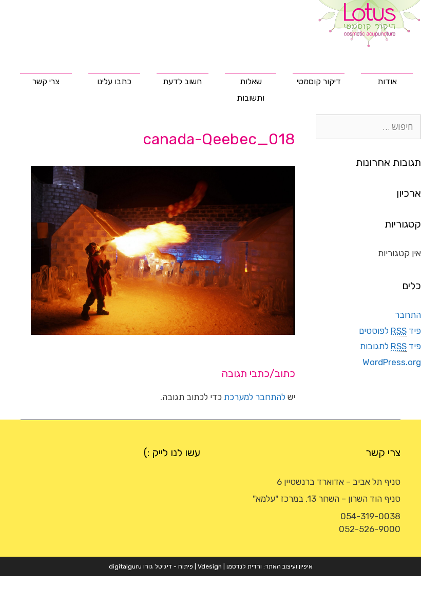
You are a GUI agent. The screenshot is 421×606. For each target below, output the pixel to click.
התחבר (408, 315)
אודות (387, 81)
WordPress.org (391, 362)
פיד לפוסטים (390, 331)
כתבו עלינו (114, 81)
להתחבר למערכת (254, 397)
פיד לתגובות (390, 346)
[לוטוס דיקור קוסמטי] (369, 22)
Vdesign (210, 566)
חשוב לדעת (182, 81)
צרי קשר (46, 81)
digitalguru (125, 566)
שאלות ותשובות (250, 90)
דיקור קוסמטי (319, 81)
